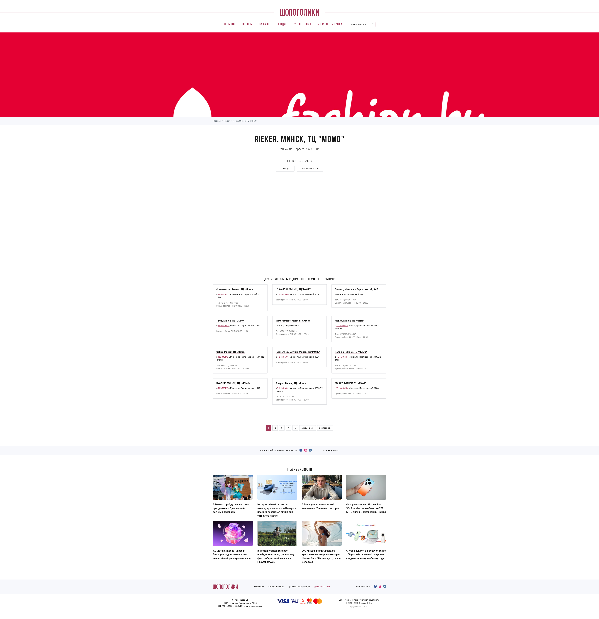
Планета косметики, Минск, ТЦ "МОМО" (298, 352)
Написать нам (323, 586)
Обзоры (247, 24)
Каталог (265, 24)
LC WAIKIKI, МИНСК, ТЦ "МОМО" (293, 289)
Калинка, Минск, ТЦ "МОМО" (351, 352)
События (230, 24)
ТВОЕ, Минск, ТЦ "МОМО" (230, 320)
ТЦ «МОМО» (223, 294)
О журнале (259, 586)
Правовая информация (299, 586)
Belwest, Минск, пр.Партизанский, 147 (356, 289)
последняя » (325, 428)
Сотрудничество (276, 586)
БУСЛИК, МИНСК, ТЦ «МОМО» (233, 383)
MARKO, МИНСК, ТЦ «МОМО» (351, 383)
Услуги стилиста (330, 24)
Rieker (226, 121)
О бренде (285, 168)
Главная (217, 121)
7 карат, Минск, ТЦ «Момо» (291, 383)
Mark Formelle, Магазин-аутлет (293, 320)
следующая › (307, 428)
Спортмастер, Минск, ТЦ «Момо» (234, 289)
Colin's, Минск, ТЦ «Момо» (230, 352)
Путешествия (302, 24)
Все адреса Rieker (310, 168)
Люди (282, 24)
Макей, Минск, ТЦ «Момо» (349, 320)
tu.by (365, 607)
